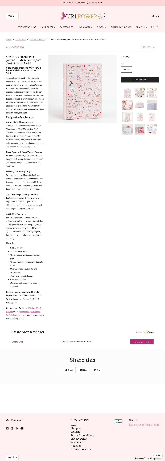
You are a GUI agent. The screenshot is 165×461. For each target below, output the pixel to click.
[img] (153, 16)
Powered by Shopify (147, 458)
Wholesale (77, 442)
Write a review (142, 342)
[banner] (82, 15)
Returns (75, 431)
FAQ (73, 424)
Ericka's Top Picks (37, 39)
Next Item (147, 47)
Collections (21, 39)
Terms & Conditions (82, 435)
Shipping (76, 428)
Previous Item (16, 47)
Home (8, 39)
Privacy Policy (79, 438)
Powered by (141, 332)
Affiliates (76, 445)
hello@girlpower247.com (144, 424)
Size (123, 63)
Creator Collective (81, 449)
